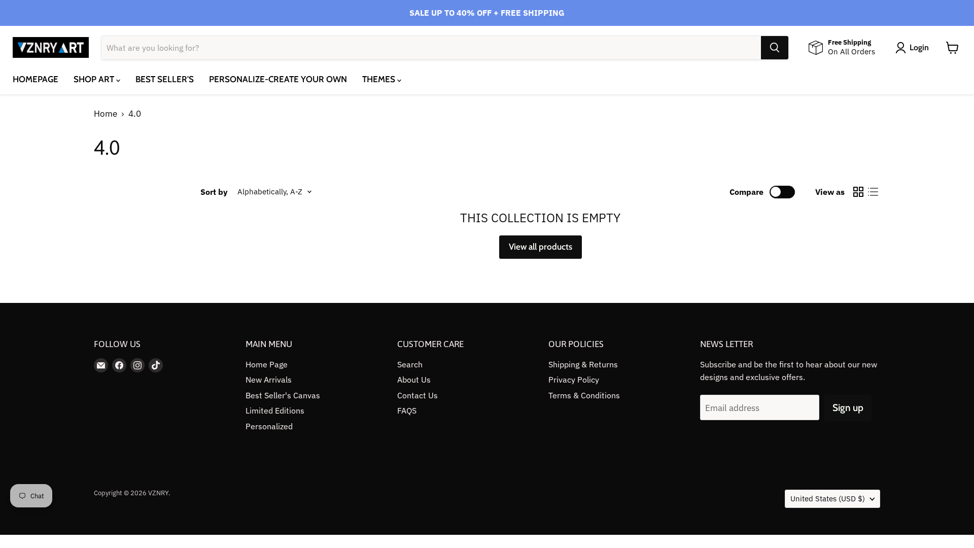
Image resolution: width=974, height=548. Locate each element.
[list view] (873, 192)
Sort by (214, 191)
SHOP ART (95, 79)
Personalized (269, 426)
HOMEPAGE (35, 79)
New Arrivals (269, 379)
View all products (540, 247)
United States (827, 498)
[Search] (774, 47)
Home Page (267, 364)
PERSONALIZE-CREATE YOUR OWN (278, 79)
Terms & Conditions (584, 395)
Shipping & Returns (583, 364)
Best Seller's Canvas (283, 395)
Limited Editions (275, 410)
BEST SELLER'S (164, 79)
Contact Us (417, 395)
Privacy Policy (573, 379)
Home (105, 114)
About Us (414, 379)
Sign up (847, 408)
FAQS (406, 410)
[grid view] (858, 192)
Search (410, 364)
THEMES (379, 79)
